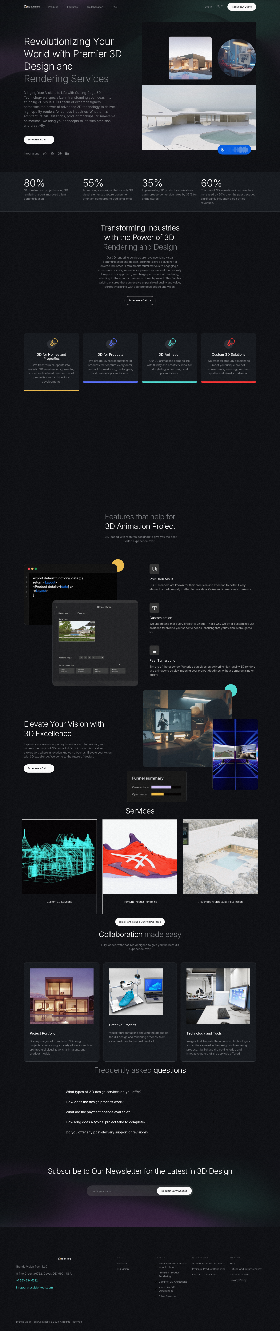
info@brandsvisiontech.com (34, 1287)
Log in (208, 6)
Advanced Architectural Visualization (220, 901)
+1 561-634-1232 (27, 1280)
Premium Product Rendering (140, 901)
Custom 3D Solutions (59, 901)
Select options (59, 891)
